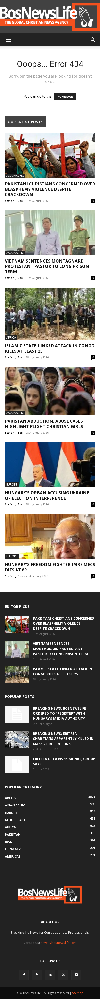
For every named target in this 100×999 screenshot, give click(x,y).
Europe (11, 484)
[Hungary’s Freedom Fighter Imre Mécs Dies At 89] (50, 536)
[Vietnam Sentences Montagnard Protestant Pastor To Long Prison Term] (50, 232)
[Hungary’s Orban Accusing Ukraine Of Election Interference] (50, 464)
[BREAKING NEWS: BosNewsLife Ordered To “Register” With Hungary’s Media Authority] (17, 714)
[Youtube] (76, 975)
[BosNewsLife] (50, 16)
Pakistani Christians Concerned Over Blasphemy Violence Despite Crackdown (50, 189)
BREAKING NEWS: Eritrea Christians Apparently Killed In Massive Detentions (63, 738)
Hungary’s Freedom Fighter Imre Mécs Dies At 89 (50, 567)
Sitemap (77, 993)
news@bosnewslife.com (58, 942)
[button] (8, 39)
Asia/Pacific (15, 176)
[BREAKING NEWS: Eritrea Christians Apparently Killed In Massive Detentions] (17, 739)
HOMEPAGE (65, 96)
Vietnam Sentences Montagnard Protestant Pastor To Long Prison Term (47, 266)
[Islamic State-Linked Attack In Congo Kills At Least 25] (50, 314)
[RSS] (37, 975)
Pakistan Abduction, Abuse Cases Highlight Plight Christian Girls (44, 423)
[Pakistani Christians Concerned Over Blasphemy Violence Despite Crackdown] (50, 155)
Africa (11, 337)
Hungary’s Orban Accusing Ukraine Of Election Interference (47, 495)
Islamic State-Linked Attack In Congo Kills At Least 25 (50, 348)
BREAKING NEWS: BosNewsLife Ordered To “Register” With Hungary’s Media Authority (59, 713)
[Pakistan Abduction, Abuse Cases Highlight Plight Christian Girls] (50, 391)
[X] (63, 975)
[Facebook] (24, 975)
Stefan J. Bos (14, 200)
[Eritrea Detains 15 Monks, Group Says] (17, 764)
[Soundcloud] (50, 975)
